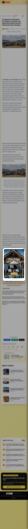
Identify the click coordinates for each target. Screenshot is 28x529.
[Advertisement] (14, 514)
